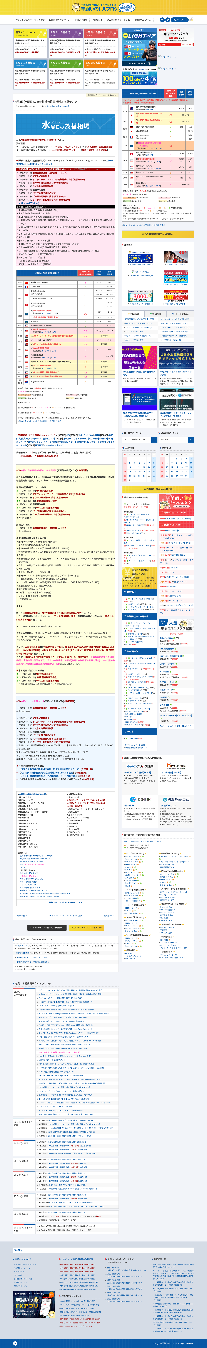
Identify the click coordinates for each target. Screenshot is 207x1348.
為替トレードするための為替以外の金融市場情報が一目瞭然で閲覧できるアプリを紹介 (71, 990)
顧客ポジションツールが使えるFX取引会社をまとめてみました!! (63, 1049)
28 (172, 476)
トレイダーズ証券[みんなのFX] (140, 556)
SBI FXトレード (131, 865)
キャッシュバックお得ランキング (172, 958)
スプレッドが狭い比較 (134, 332)
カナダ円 (149, 155)
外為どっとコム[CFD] (134, 533)
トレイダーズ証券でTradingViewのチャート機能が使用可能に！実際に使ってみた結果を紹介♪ (74, 1014)
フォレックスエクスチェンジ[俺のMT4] (175, 862)
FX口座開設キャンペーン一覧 (32, 862)
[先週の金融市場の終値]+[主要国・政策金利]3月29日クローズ (50, 769)
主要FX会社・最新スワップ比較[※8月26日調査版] (67, 1185)
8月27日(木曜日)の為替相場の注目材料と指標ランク (67, 1195)
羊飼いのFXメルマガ (28, 885)
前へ (22, 916)
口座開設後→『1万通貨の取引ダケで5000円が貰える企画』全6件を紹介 (66, 1095)
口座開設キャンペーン (22, 1268)
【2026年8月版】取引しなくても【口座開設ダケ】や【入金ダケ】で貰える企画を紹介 (81, 1128)
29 (177, 476)
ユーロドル (45, 313)
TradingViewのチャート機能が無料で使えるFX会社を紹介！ (61, 998)
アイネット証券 (131, 881)
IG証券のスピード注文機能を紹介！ (52, 1060)
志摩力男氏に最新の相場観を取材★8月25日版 (77, 1275)
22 (154, 472)
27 (144, 476)
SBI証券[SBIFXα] (131, 722)
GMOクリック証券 (132, 857)
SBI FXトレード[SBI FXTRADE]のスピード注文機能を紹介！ (61, 1076)
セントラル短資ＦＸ (132, 901)
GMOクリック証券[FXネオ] (42, 438)
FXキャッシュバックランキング (25, 1265)
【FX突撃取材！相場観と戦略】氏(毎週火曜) (67, 1164)
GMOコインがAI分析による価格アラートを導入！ (57, 1006)
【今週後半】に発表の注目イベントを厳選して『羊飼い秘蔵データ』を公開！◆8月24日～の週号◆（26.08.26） (173, 1297)
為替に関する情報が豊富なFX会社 (174, 323)
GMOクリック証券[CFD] (134, 712)
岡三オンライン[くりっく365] (139, 709)
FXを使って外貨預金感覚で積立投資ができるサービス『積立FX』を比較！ (66, 1010)
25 (135, 476)
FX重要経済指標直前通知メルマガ (33, 891)
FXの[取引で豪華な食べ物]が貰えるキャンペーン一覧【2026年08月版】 (65, 1056)
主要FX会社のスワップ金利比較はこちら (33, 962)
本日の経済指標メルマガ (30, 888)
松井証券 (128, 720)
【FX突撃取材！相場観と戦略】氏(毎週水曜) (67, 1177)
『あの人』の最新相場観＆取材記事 (77, 1259)
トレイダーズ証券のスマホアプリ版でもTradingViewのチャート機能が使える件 (69, 1033)
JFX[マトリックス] (135, 634)
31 (186, 476)
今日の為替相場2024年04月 (58, 106)
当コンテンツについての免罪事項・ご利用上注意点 (40, 421)
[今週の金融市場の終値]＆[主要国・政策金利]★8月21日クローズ (71, 1132)
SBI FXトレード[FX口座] (135, 525)
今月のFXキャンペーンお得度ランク (86, 928)
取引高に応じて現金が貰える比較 (138, 323)
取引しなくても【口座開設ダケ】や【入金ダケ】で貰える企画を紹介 (64, 1099)
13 (144, 467)
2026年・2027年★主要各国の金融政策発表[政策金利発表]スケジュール (65, 1045)
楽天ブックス (130, 959)
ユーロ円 (54, 313)
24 (130, 476)
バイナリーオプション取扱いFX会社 (175, 328)
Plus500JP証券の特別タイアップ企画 (74, 1316)
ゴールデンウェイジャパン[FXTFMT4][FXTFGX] (85, 438)
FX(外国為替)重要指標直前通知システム (36, 859)
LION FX (39, 445)
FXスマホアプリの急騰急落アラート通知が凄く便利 (79, 1305)
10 (130, 467)
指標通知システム (20, 1282)
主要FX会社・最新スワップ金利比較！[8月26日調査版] (80, 1312)
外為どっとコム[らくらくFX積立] (138, 546)
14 (149, 467)
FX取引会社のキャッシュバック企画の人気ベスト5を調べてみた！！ (64, 1037)
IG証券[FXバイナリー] (168, 895)
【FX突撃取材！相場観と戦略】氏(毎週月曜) (69, 1146)
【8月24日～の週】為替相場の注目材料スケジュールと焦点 (69, 1136)
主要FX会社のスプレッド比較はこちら (32, 957)
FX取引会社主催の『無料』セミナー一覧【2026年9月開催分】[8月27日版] (66, 1114)
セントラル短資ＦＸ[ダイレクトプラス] (176, 716)
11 (135, 467)
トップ (58, 916)
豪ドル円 (149, 110)
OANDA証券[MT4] (167, 865)
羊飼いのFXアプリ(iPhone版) (31, 879)
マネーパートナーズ (53, 445)
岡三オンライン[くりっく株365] (43, 442)
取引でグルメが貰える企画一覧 (137, 336)
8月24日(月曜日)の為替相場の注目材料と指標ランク (67, 1142)
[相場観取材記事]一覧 (68, 1290)
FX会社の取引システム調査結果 (174, 336)
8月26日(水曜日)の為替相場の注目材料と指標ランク (67, 1173)
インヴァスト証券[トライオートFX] (141, 607)
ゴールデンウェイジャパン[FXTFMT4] (174, 857)
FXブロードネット (134, 698)
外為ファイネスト (133, 531)
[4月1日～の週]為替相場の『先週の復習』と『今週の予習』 (48, 776)
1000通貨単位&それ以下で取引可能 (139, 319)
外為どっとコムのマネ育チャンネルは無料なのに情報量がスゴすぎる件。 (66, 1025)
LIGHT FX (170, 572)
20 (144, 472)
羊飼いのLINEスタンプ (29, 873)
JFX (68, 435)
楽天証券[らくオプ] (167, 900)
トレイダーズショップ (133, 956)
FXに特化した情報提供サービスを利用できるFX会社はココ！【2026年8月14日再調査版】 (72, 1083)
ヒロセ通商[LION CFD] (133, 714)
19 (139, 472)
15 (154, 467)
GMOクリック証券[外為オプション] (173, 892)
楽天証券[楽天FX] (23, 953)
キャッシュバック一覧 (168, 955)
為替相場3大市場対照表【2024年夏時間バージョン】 (41, 896)
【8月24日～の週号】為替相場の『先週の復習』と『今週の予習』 (72, 1154)
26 (139, 476)
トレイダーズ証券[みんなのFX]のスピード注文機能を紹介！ (61, 1111)
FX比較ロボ (24, 867)
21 (149, 472)
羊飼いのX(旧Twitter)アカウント (34, 203)
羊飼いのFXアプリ (179, 20)
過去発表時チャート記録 (23, 1279)
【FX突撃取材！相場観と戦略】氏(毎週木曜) (67, 1199)
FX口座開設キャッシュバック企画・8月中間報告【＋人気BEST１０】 (65, 1087)
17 (130, 472)
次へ (108, 916)
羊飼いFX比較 (19, 1272)
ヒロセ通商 (171, 587)
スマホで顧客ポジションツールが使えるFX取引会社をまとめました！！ (65, 1029)
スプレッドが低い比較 (134, 340)
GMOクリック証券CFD (168, 945)
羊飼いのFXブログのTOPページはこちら (65, 902)
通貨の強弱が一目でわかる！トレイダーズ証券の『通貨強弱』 (62, 1021)
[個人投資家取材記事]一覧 (86, 1290)
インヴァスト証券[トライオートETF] (173, 948)
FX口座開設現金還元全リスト (136, 748)
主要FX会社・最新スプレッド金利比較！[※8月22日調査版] (71, 1120)
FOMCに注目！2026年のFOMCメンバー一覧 (55, 1107)
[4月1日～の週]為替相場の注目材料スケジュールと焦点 (47, 772)
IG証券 (97, 435)
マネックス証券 (166, 933)
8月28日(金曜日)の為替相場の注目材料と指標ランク (67, 1212)
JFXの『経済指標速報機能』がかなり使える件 (56, 1072)
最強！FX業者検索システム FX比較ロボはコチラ (142, 842)
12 (139, 467)
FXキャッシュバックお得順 (135, 745)
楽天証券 (163, 930)
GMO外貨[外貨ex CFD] (133, 725)
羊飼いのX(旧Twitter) (28, 882)
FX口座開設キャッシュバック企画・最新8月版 (77, 1301)
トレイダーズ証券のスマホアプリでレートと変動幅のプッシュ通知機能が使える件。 (70, 1080)
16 (125, 472)
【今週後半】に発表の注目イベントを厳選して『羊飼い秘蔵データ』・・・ (76, 1189)
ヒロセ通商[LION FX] (135, 610)
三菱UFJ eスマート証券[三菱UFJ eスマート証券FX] (83, 442)
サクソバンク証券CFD (168, 943)
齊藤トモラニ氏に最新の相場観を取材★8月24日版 (79, 1282)
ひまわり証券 (133, 739)
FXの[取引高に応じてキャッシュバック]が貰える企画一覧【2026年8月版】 (67, 1064)
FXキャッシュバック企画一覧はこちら (175, 726)
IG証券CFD (164, 940)
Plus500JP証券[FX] (135, 642)
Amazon (128, 953)
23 (125, 476)
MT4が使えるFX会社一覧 (171, 340)
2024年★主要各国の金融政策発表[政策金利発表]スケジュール (45, 894)
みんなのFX (175, 568)
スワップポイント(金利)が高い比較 (175, 319)
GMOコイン (129, 717)
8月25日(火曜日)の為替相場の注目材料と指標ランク (67, 1160)
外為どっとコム (85, 435)
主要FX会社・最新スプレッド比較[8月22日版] (77, 1309)
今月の (32, 864)
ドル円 (53, 332)
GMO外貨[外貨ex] (134, 690)
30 (181, 476)
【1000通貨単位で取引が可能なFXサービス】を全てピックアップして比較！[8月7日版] (71, 1068)
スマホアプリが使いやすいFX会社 (139, 328)
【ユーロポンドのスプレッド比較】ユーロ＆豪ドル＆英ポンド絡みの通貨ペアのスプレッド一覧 (74, 1103)
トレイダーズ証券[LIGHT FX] (139, 561)
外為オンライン (133, 701)
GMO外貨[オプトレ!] (167, 897)
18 (135, 472)
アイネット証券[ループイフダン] (140, 693)
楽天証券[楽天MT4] (167, 867)
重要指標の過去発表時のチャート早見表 (36, 856)
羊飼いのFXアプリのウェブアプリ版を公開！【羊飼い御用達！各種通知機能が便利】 (70, 994)
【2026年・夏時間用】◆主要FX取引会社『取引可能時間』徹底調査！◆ (66, 1002)
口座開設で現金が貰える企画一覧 (174, 332)
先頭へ (76, 916)
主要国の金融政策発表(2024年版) (32, 794)
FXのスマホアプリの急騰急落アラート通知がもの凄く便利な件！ (63, 1017)
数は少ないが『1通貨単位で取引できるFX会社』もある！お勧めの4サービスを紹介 (70, 1041)
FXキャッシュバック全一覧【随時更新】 (46, 928)
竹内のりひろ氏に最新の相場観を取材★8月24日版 (79, 1286)
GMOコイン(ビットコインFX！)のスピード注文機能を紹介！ (61, 1091)
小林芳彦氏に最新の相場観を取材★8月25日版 (77, 1279)
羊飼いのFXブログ (23, 1259)
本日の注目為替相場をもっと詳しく (158, 234)
